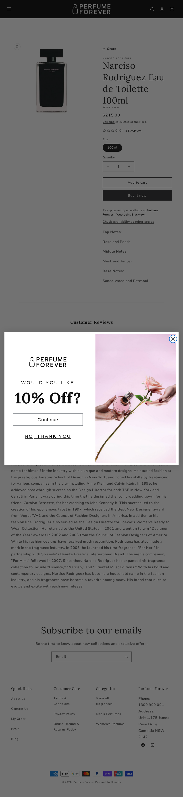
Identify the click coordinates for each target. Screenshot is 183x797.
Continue (47, 419)
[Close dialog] (173, 339)
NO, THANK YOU (48, 436)
